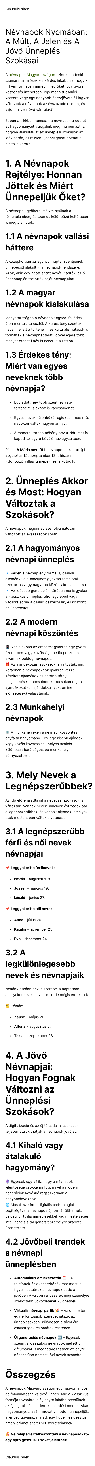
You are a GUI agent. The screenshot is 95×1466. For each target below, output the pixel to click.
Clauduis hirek (17, 9)
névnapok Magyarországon (32, 74)
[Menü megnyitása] (87, 9)
